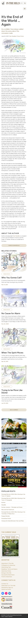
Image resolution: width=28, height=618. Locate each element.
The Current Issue (8, 532)
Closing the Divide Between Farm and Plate (12, 521)
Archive (3, 502)
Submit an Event (6, 589)
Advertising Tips (6, 567)
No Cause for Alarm (10, 313)
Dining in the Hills (6, 573)
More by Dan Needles (14, 245)
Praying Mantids (5, 516)
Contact (6, 616)
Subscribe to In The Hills (8, 585)
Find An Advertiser (6, 576)
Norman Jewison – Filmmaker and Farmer (11, 507)
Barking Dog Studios (17, 615)
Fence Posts (20, 36)
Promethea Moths (6, 518)
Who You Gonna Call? (11, 277)
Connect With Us (8, 580)
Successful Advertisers (8, 575)
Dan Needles (13, 36)
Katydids (3, 505)
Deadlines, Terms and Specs (9, 569)
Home (2, 616)
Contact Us (4, 583)
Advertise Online (6, 571)
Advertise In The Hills (7, 563)
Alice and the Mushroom (7, 509)
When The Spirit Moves (12, 352)
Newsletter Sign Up (7, 587)
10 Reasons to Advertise (8, 565)
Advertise (5, 560)
